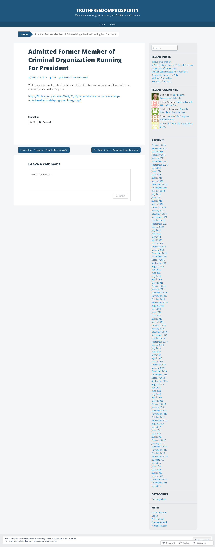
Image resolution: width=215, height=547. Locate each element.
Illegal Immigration (161, 62)
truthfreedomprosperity (107, 10)
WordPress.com (159, 525)
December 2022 (159, 214)
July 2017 (156, 427)
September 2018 (160, 381)
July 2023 (156, 194)
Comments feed (159, 522)
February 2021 (159, 286)
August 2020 (158, 305)
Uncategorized (159, 499)
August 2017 (158, 423)
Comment (120, 196)
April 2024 (157, 178)
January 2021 (158, 289)
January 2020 (158, 328)
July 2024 (156, 168)
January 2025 (158, 158)
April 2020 (157, 319)
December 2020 (159, 292)
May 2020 (156, 315)
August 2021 (158, 266)
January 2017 (158, 443)
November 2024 (159, 161)
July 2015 (156, 486)
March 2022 (157, 243)
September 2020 (160, 302)
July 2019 (156, 348)
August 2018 (158, 384)
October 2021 (158, 260)
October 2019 (158, 338)
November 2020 (159, 296)
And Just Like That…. (162, 81)
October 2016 (158, 453)
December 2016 (159, 446)
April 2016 (157, 473)
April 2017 (157, 437)
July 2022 (156, 230)
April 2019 (157, 358)
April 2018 (157, 397)
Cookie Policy (53, 541)
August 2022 (158, 227)
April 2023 (157, 201)
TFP (54, 77)
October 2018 (158, 378)
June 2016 (156, 466)
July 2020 (156, 309)
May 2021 (156, 276)
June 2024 (156, 171)
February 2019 (159, 364)
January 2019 (158, 368)
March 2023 (157, 204)
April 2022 (157, 240)
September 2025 (160, 148)
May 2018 (156, 394)
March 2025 (157, 151)
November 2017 (159, 414)
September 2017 (160, 420)
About (113, 24)
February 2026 (159, 145)
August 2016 (158, 460)
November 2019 (159, 335)
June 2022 (156, 233)
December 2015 (159, 479)
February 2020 (159, 325)
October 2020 (158, 299)
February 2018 (159, 404)
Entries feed (158, 519)
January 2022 (158, 250)
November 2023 (159, 187)
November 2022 (159, 217)
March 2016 (157, 476)
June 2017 (156, 430)
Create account (159, 512)
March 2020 (157, 322)
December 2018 (159, 371)
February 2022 (159, 246)
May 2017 (156, 433)
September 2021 (160, 263)
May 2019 (156, 355)
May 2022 (156, 237)
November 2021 (159, 256)
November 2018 (159, 374)
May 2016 (156, 469)
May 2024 (156, 174)
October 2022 (158, 220)
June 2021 (156, 273)
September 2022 (160, 224)
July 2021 (156, 269)
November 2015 (159, 482)
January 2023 (158, 210)
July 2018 (156, 387)
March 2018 (157, 401)
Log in (155, 515)
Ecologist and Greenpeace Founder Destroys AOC (44, 150)
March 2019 (157, 361)
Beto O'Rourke (69, 77)
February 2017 (159, 440)
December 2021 (159, 253)
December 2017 (159, 410)
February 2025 (159, 155)
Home (102, 24)
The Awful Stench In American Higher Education (116, 150)
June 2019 (156, 351)
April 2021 (157, 279)
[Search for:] (165, 48)
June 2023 (156, 197)
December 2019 (159, 332)
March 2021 (157, 283)
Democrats (82, 77)
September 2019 (160, 342)
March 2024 (157, 181)
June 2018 (156, 391)
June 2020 (156, 312)
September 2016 (160, 456)
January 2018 (158, 407)
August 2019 (158, 345)
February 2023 (159, 207)
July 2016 (156, 463)
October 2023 (158, 191)
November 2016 (159, 450)
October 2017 (158, 417)
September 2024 (160, 165)
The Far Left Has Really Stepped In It (170, 71)
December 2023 (159, 184)
